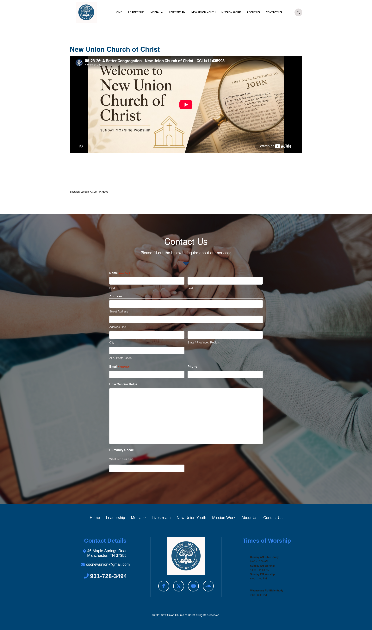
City (111, 342)
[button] (298, 12)
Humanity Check (121, 450)
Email (119, 366)
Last (190, 288)
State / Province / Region (203, 342)
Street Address (118, 311)
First (112, 288)
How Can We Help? (123, 384)
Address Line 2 (118, 327)
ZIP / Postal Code (120, 358)
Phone (192, 366)
